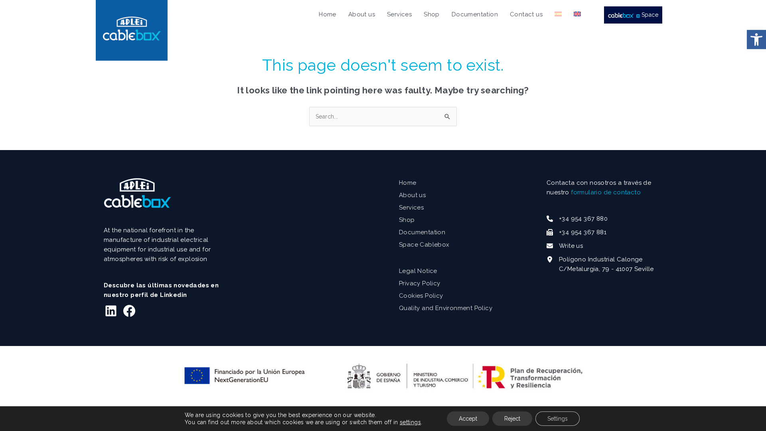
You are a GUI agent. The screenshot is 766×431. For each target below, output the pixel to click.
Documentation (422, 232)
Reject (512, 418)
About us (412, 195)
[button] (756, 39)
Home (408, 182)
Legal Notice (418, 271)
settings (410, 422)
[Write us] (565, 246)
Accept (468, 418)
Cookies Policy (421, 295)
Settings (557, 418)
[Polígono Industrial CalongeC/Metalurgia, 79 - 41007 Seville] (600, 264)
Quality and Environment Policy (445, 308)
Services (411, 207)
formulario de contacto (606, 192)
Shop (407, 219)
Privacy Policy (419, 283)
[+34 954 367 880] (577, 218)
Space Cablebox (424, 244)
